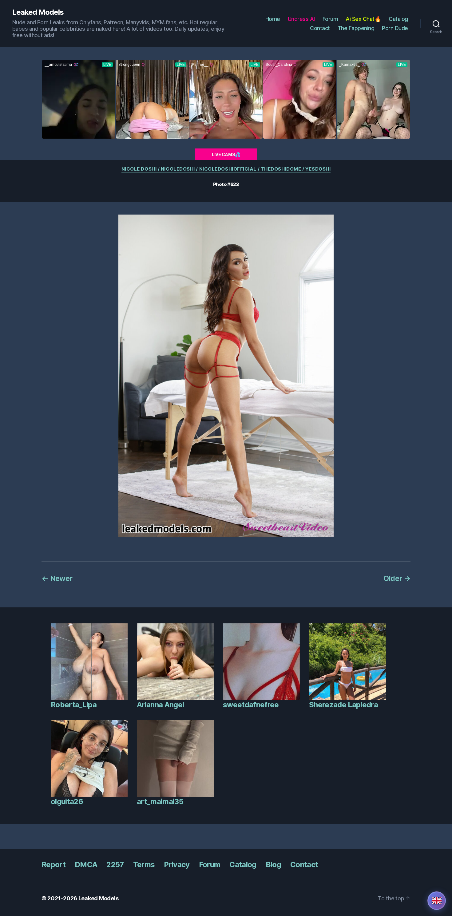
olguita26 (67, 801)
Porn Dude (395, 28)
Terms (144, 864)
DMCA (86, 864)
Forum (330, 19)
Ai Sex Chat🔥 (363, 19)
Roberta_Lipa (74, 704)
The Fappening (356, 28)
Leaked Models (38, 12)
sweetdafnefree (251, 704)
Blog (273, 864)
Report (53, 864)
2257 (115, 864)
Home (272, 19)
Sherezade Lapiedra (343, 704)
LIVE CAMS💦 (226, 154)
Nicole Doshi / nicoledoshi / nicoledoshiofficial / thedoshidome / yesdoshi (226, 169)
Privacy (176, 864)
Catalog (398, 19)
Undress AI (301, 19)
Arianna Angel (160, 704)
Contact (320, 28)
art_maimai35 (160, 801)
